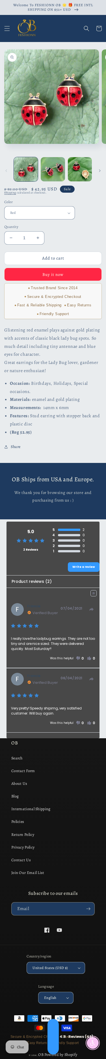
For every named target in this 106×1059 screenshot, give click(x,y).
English (50, 997)
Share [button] (16, 446)
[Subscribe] (88, 908)
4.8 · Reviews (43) (53, 1036)
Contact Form (23, 771)
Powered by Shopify (60, 1054)
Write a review (83, 567)
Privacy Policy (22, 847)
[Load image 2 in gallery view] (53, 169)
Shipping (10, 192)
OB (41, 1054)
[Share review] (91, 609)
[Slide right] (100, 170)
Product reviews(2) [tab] (31, 581)
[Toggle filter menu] (93, 593)
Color (8, 201)
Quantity (11, 226)
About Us (19, 783)
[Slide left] (6, 170)
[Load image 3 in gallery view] (80, 169)
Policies (17, 821)
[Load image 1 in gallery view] (26, 169)
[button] (7, 28)
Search (17, 758)
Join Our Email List (27, 872)
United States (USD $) (50, 967)
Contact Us (21, 860)
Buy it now (53, 274)
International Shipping (31, 809)
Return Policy (22, 834)
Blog (15, 796)
